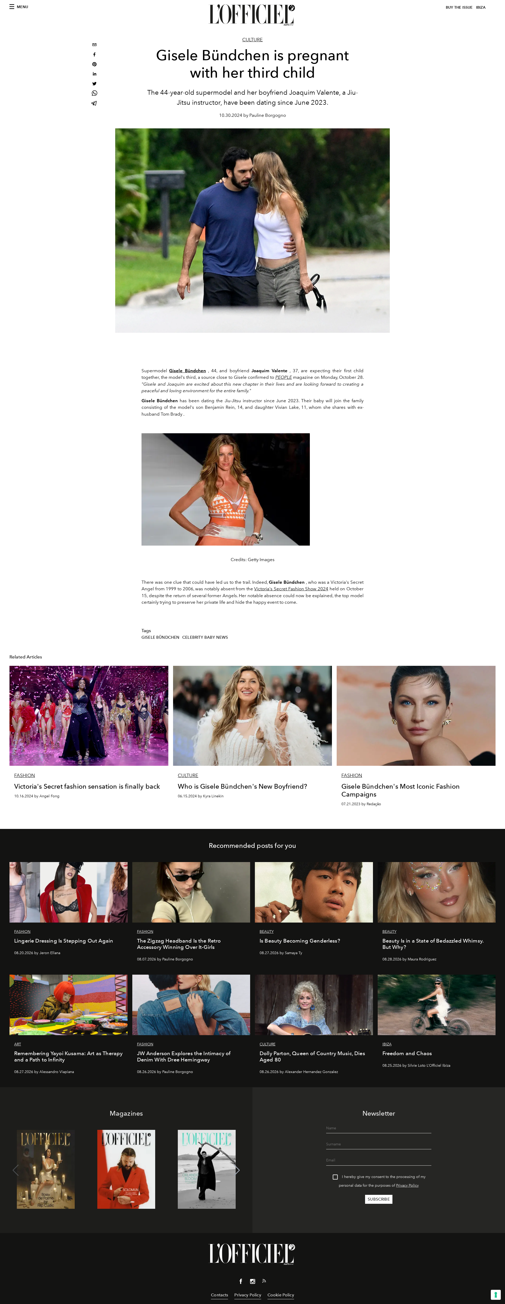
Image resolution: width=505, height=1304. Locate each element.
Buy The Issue (459, 7)
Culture (252, 40)
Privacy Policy (407, 1185)
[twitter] (94, 84)
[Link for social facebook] (241, 1282)
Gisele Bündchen (160, 637)
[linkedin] (94, 74)
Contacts (219, 1294)
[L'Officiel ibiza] (252, 15)
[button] (236, 1170)
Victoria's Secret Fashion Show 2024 (291, 588)
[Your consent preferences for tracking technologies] (496, 1295)
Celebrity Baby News (205, 637)
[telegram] (94, 104)
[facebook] (94, 55)
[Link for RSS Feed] (264, 1282)
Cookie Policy (280, 1294)
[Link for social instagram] (252, 1282)
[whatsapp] (94, 94)
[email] (94, 45)
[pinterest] (94, 65)
